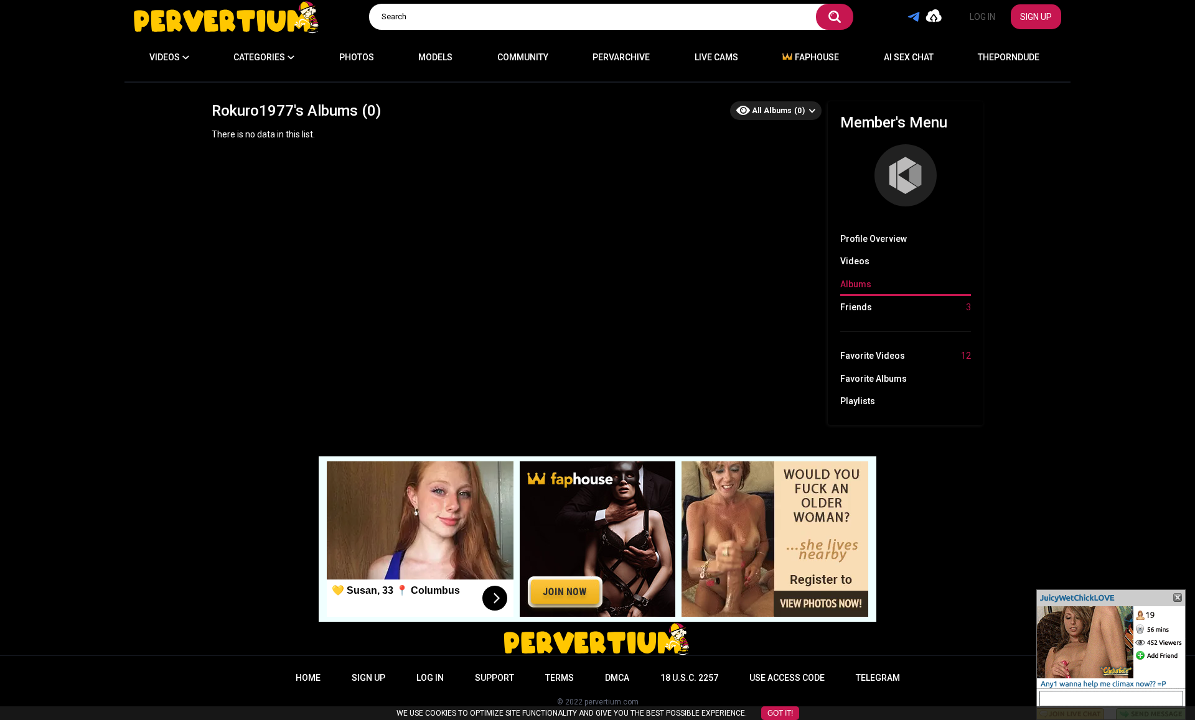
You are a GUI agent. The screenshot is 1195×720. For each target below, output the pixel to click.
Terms (559, 678)
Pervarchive (621, 57)
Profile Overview (873, 239)
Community (522, 57)
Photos (356, 57)
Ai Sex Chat (909, 57)
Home (308, 678)
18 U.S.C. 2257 (689, 678)
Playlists (857, 401)
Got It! (780, 713)
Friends (905, 307)
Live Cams (716, 57)
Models (435, 57)
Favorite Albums (873, 379)
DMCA (617, 678)
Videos (854, 261)
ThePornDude (1008, 57)
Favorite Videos (905, 356)
